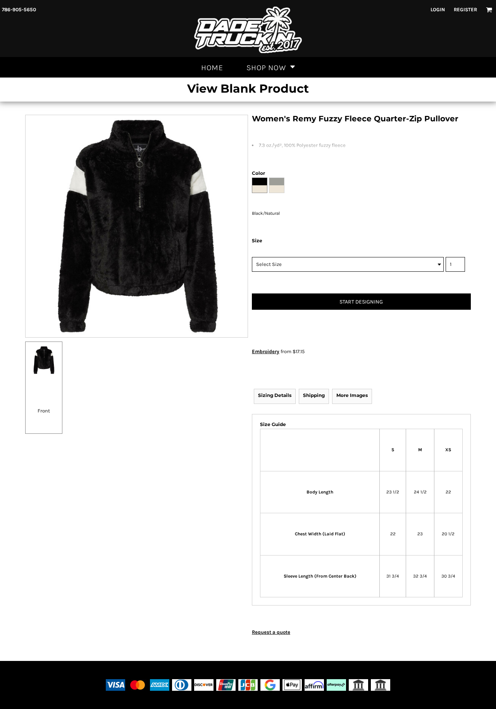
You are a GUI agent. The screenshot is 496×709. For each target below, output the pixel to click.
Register (465, 9)
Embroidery (265, 351)
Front (44, 411)
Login (438, 9)
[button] (489, 10)
